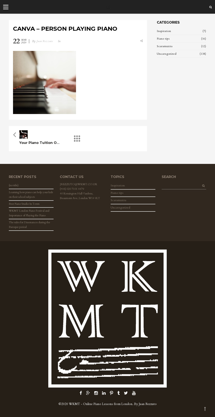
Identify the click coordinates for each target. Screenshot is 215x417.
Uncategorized (167, 54)
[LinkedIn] (104, 393)
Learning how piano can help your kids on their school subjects (31, 194)
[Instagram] (96, 393)
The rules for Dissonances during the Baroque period (29, 224)
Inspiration (164, 31)
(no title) (13, 185)
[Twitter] (126, 393)
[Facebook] (80, 393)
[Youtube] (134, 393)
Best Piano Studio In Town (24, 204)
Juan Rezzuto (45, 41)
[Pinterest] (111, 393)
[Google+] (88, 393)
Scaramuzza (165, 46)
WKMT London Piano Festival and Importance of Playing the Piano (29, 213)
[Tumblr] (118, 393)
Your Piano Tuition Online (42, 143)
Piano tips (163, 39)
